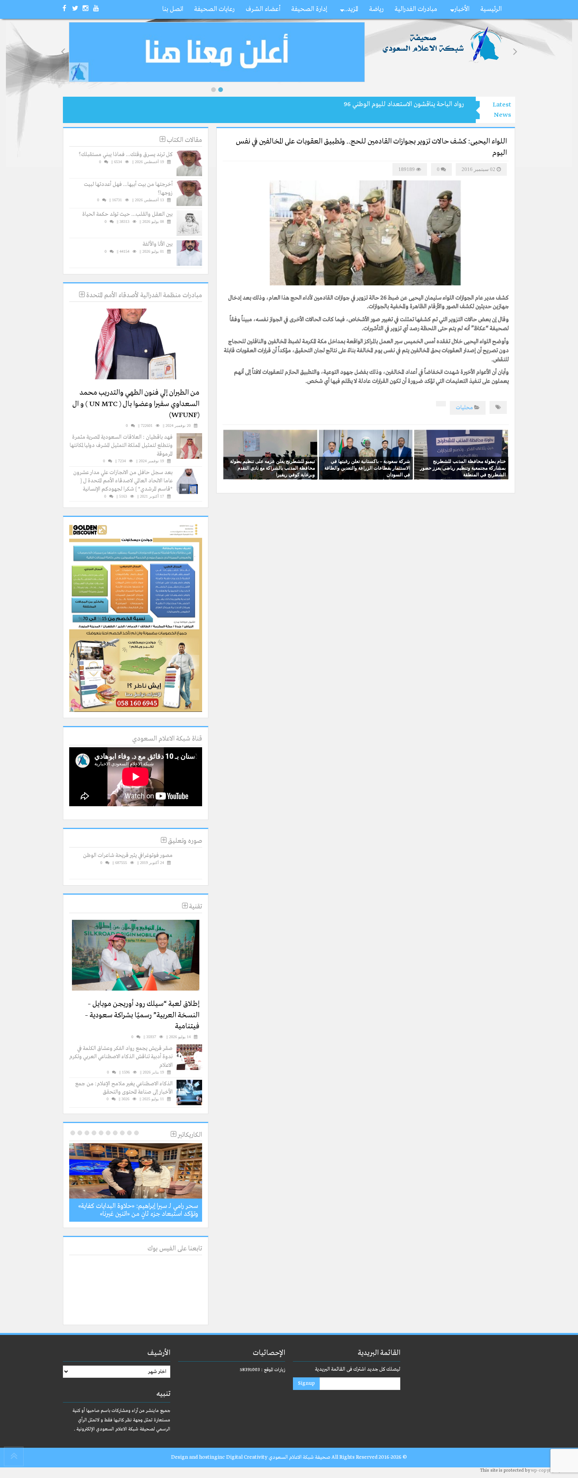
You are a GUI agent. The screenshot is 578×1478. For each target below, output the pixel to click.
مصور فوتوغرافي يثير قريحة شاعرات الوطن (128, 855)
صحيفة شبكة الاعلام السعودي (298, 1457)
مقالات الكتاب (183, 140)
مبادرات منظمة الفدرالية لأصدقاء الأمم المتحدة (143, 295)
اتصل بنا (172, 9)
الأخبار (461, 9)
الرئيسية (491, 9)
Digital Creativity (246, 1457)
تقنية (195, 907)
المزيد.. (351, 9)
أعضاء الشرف (263, 9)
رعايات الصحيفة (214, 9)
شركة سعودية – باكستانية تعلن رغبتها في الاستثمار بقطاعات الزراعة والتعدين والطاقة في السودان (367, 467)
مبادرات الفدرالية (416, 9)
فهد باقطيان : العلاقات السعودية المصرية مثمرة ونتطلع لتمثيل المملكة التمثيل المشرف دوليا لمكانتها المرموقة (121, 446)
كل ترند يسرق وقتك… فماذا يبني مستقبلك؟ (126, 154)
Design (179, 1457)
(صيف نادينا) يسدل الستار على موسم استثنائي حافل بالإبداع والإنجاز (378, 104)
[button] (213, 89)
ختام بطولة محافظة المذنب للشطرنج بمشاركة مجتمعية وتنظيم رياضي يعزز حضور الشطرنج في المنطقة (463, 467)
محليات (464, 407)
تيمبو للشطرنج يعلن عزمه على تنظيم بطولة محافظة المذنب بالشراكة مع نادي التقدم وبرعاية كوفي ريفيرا (272, 467)
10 (72, 1133)
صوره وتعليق (184, 841)
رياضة (376, 9)
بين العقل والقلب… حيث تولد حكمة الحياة (127, 214)
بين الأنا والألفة (158, 244)
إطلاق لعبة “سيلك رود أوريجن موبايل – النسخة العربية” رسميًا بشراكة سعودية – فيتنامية (142, 1015)
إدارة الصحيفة (309, 9)
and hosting (203, 1457)
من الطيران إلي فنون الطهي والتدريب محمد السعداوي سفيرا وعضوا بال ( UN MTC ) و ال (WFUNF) (135, 404)
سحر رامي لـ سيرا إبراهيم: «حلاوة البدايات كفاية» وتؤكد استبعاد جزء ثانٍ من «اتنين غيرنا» (138, 1210)
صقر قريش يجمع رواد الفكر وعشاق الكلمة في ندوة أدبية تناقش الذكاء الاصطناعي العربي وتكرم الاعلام (121, 1057)
